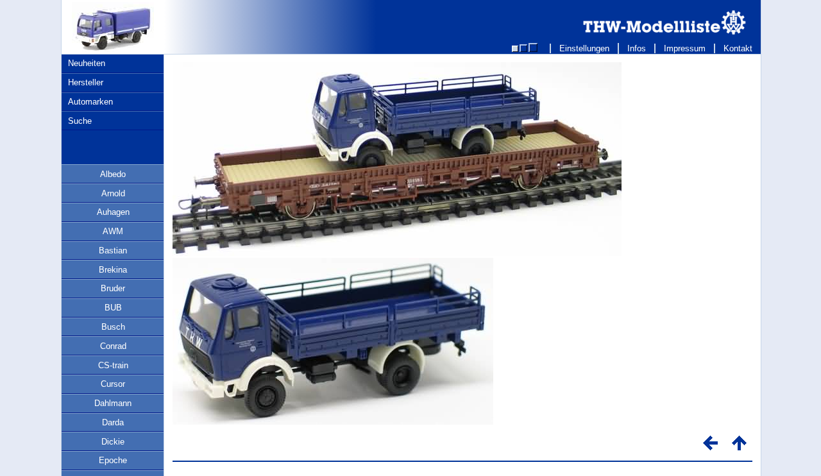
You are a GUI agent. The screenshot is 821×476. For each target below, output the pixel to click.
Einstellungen (584, 48)
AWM (113, 231)
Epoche (113, 460)
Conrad (113, 346)
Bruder (113, 288)
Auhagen (113, 212)
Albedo (113, 174)
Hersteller (85, 82)
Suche (80, 121)
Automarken (90, 101)
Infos (636, 48)
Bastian (113, 250)
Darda (113, 422)
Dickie (112, 441)
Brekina (113, 270)
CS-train (113, 365)
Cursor (113, 384)
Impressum (685, 48)
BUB (113, 307)
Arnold (113, 193)
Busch (113, 327)
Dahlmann (112, 403)
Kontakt (738, 48)
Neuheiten (86, 63)
